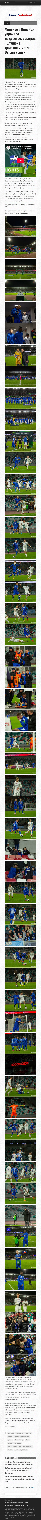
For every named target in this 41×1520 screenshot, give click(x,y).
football (11, 1433)
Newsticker (20, 1433)
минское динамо (21, 1450)
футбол (28, 1433)
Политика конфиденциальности (16, 1502)
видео (10, 1450)
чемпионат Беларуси (21, 1436)
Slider (27, 1440)
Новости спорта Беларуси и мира (16, 1505)
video (10, 1443)
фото (10, 1436)
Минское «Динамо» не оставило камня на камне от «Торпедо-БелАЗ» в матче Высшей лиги (19, 1479)
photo (10, 1440)
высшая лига (27, 1446)
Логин (32, 1487)
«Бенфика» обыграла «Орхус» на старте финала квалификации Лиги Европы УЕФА (19, 1463)
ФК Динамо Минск (14, 1446)
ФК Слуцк (17, 1443)
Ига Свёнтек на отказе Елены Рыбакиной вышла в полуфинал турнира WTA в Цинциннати (18, 1470)
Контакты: (8, 1500)
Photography (19, 1440)
